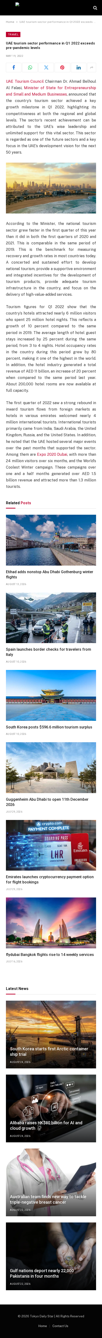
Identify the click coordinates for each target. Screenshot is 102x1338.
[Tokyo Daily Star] (51, 7)
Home (10, 22)
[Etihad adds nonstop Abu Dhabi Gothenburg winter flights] (51, 540)
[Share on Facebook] (13, 67)
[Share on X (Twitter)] (46, 67)
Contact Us (60, 1326)
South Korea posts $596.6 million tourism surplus (49, 727)
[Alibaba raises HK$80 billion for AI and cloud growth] (51, 1108)
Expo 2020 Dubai (52, 454)
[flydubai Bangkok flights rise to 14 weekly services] (51, 922)
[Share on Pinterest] (62, 67)
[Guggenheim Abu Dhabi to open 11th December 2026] (51, 767)
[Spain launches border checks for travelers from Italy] (51, 617)
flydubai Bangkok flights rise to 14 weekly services (50, 954)
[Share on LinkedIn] (78, 67)
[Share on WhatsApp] (29, 67)
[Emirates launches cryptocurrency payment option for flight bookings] (51, 845)
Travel (13, 34)
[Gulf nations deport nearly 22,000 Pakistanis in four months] (51, 1256)
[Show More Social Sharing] (91, 67)
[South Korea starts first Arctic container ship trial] (51, 1034)
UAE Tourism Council (25, 81)
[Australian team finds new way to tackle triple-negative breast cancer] (51, 1182)
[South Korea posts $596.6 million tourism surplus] (51, 695)
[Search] (94, 7)
